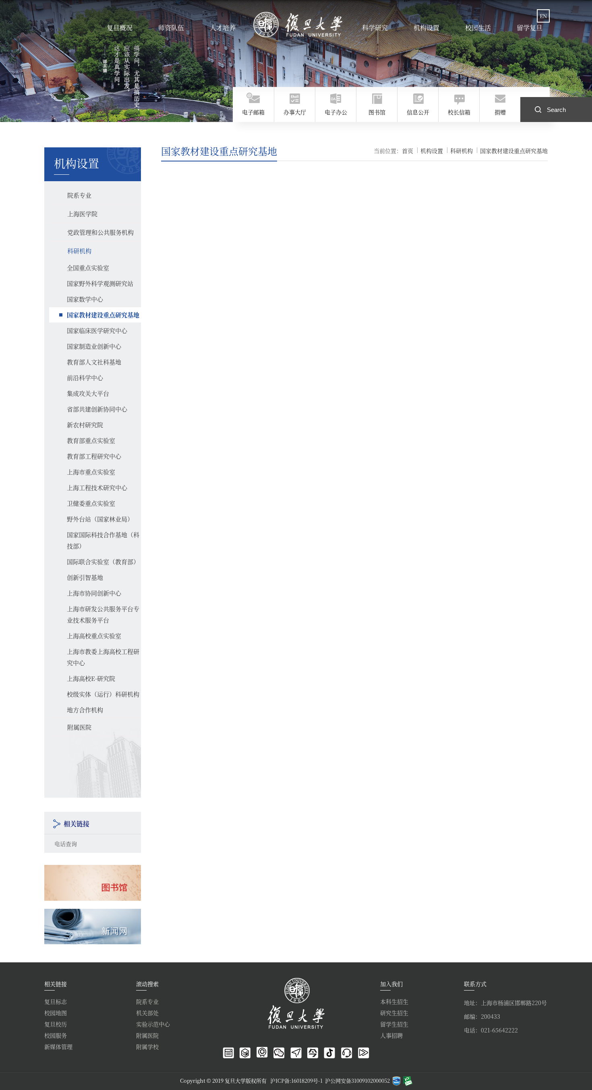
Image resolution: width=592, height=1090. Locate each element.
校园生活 (478, 27)
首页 (407, 151)
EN (543, 16)
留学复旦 (529, 27)
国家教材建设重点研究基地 (514, 151)
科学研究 (375, 27)
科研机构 (461, 151)
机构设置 (426, 27)
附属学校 (147, 1046)
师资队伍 (171, 27)
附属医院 (147, 1035)
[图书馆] (92, 872)
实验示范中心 (153, 1024)
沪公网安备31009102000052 (357, 1080)
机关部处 (147, 1013)
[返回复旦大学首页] (299, 24)
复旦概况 (119, 27)
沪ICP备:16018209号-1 (296, 1080)
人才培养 (223, 27)
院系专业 (147, 1001)
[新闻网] (92, 916)
